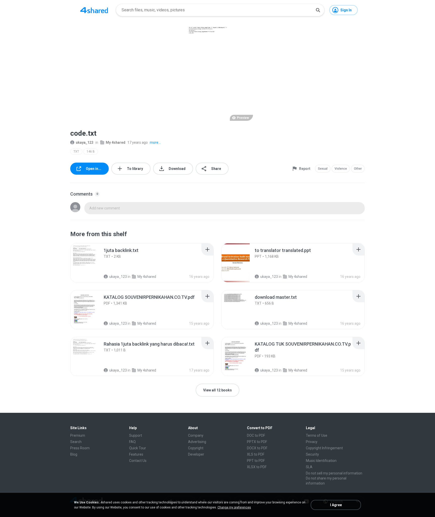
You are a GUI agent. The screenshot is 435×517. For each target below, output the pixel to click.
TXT (76, 151)
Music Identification (321, 461)
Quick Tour (137, 448)
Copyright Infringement (324, 448)
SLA (309, 467)
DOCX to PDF (257, 448)
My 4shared (115, 142)
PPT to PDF (256, 461)
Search (76, 442)
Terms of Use (316, 435)
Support (135, 435)
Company (195, 435)
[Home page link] (94, 10)
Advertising (197, 442)
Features (136, 454)
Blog (73, 454)
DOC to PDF (256, 435)
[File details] (90, 262)
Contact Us (138, 461)
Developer (196, 454)
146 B (91, 151)
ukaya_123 (84, 142)
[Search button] (318, 10)
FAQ (132, 442)
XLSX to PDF (257, 467)
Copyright (195, 448)
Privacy (311, 442)
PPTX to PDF (257, 442)
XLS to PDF (255, 454)
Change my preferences (234, 507)
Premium (77, 435)
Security (312, 454)
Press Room (80, 448)
